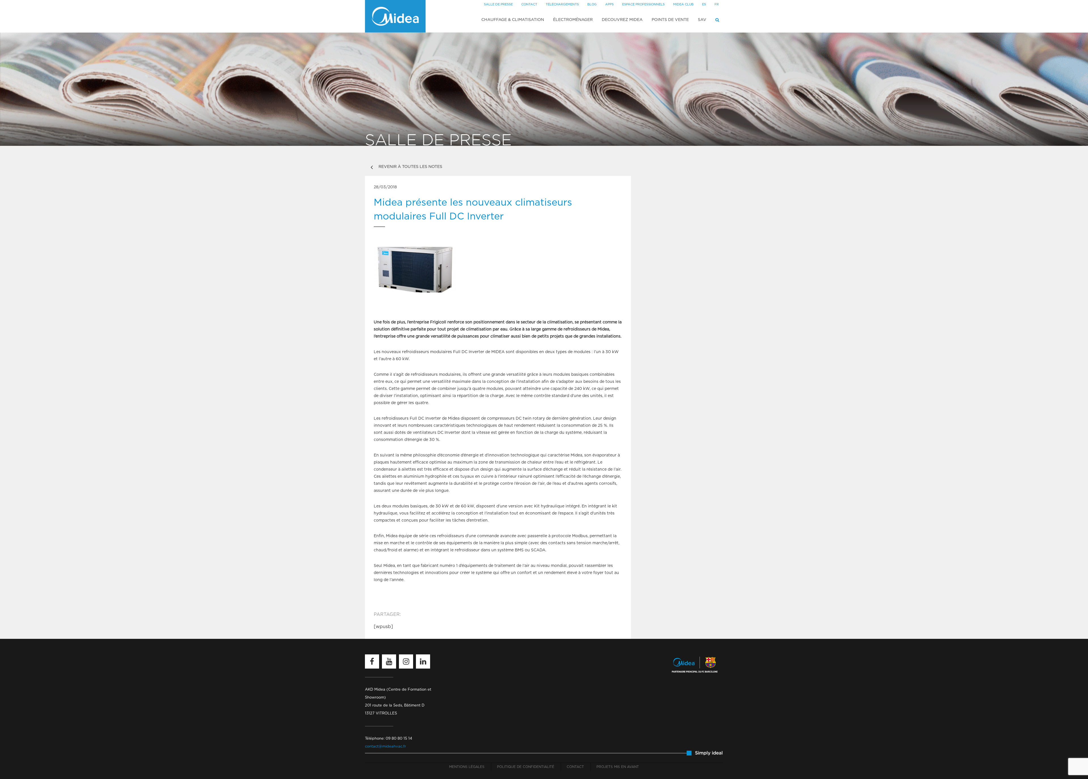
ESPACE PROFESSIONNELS (643, 4)
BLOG (592, 4)
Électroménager (573, 20)
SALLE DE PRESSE (498, 4)
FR (717, 4)
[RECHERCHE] (717, 20)
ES (704, 4)
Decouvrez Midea (622, 20)
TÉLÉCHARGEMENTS (562, 4)
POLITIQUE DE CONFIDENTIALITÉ (525, 767)
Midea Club (683, 4)
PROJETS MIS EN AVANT (617, 767)
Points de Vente (670, 20)
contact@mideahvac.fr (385, 746)
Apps (609, 4)
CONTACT (529, 4)
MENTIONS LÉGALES (466, 767)
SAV (702, 20)
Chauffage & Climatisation (512, 20)
